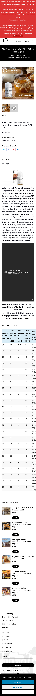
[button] (8, 137)
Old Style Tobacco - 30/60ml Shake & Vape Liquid (21, 541)
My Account (7, 636)
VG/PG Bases (10, 318)
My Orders (6, 640)
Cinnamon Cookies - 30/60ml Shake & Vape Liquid (21, 525)
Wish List (8, 647)
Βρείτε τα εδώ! (18, 36)
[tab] (18, 158)
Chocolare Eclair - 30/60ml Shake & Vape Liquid (21, 590)
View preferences (18, 692)
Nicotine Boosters (23, 318)
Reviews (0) (5, 164)
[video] (14, 108)
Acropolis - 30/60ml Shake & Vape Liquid (23, 509)
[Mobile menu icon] (32, 41)
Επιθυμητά (9, 651)
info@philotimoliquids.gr (10, 624)
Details (15, 517)
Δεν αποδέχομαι (18, 687)
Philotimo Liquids (11, 140)
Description (5, 159)
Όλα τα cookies (18, 682)
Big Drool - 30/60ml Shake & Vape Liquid (23, 557)
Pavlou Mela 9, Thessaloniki (10, 617)
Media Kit (5, 627)
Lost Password (8, 643)
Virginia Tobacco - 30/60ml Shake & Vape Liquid (21, 573)
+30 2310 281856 (8, 620)
